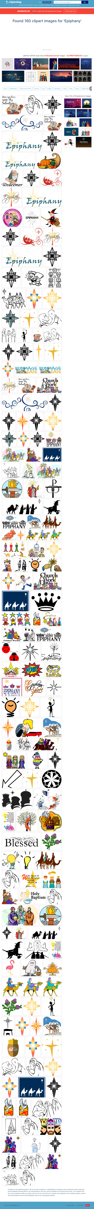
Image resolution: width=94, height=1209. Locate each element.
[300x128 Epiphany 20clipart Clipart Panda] (22, 507)
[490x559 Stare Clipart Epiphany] (24, 582)
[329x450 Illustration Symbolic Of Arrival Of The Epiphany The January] (7, 565)
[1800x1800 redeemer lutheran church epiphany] (11, 1127)
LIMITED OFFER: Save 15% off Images (44, 56)
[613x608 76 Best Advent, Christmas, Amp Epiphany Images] (12, 489)
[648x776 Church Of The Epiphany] (53, 489)
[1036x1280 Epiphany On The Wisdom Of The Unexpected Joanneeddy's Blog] (10, 708)
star (5, 88)
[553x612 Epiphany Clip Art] (34, 522)
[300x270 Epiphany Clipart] (9, 535)
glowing (57, 88)
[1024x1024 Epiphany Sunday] (27, 822)
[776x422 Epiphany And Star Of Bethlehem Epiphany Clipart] (22, 142)
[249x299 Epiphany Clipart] (10, 652)
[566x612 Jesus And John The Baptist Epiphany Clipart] (21, 565)
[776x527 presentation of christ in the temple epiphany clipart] (47, 1109)
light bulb (85, 88)
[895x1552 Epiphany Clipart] (8, 822)
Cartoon (35, 5)
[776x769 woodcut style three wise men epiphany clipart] (10, 1178)
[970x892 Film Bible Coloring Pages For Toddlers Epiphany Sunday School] (14, 299)
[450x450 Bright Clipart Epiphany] (34, 489)
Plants (78, 5)
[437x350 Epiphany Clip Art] (48, 800)
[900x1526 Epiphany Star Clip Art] (20, 535)
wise (64, 88)
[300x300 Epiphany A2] (52, 780)
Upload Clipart (46, 2)
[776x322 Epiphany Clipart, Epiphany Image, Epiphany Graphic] (22, 123)
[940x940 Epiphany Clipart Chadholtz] (53, 969)
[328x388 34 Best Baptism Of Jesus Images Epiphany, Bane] (27, 471)
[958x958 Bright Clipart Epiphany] (12, 780)
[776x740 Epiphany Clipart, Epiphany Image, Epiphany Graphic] (13, 105)
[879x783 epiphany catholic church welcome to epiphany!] (34, 278)
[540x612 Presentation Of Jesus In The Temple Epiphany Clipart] (8, 336)
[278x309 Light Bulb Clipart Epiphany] (10, 861)
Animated (42, 5)
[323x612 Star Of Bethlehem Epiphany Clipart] (39, 352)
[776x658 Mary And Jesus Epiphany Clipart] (50, 319)
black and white (25, 88)
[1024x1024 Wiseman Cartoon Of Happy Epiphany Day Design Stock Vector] (9, 745)
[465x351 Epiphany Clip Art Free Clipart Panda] (52, 522)
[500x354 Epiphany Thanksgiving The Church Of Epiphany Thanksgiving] (49, 161)
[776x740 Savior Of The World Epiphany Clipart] (27, 386)
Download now (70, 11)
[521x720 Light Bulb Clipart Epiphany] (28, 861)
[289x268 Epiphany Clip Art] (52, 507)
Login (39, 2)
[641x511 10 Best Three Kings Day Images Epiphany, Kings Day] (14, 760)
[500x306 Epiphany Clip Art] (14, 522)
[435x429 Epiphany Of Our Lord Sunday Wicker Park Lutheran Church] (50, 822)
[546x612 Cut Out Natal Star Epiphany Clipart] (53, 352)
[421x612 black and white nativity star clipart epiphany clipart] (55, 1145)
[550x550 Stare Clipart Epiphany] (52, 880)
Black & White (28, 5)
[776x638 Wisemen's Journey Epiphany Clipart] (52, 455)
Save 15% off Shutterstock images (78, 96)
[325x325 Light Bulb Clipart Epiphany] (24, 336)
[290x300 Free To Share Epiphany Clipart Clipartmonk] (36, 550)
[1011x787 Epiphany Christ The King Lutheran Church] (12, 635)
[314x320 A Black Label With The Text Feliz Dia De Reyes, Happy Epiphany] (23, 745)
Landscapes (71, 5)
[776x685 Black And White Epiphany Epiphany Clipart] (12, 179)
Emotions (64, 5)
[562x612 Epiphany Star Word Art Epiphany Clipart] (11, 197)
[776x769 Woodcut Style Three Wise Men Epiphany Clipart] (10, 471)
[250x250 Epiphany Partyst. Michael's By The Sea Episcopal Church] (12, 688)
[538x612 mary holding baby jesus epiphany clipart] (29, 1127)
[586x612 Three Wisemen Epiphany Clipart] (33, 455)
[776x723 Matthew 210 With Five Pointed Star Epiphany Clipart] (30, 880)
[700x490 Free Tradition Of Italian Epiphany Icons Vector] (14, 550)
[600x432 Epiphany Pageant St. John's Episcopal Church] (32, 670)
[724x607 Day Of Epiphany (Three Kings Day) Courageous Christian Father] (52, 620)
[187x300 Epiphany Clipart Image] (38, 336)
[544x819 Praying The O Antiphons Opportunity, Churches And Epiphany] (54, 278)
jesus (77, 88)
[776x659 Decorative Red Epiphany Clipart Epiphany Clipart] (51, 179)
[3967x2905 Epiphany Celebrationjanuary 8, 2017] (17, 800)
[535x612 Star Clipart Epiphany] (24, 352)
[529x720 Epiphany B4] (29, 635)
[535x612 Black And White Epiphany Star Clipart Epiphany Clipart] (52, 142)
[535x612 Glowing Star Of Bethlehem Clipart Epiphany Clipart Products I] (52, 299)
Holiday (47, 5)
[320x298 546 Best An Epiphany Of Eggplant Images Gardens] (37, 760)
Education (58, 5)
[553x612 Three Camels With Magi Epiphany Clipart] (52, 728)
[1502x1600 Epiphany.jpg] (54, 439)
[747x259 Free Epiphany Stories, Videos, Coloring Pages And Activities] (43, 535)
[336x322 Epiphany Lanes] (10, 670)
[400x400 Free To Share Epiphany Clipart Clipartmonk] (52, 842)
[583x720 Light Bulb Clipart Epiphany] (35, 565)
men (70, 88)
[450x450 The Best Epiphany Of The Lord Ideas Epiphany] (12, 218)
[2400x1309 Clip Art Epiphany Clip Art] (16, 620)
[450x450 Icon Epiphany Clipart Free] (13, 1047)
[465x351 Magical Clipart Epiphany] (49, 861)
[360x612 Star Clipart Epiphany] (8, 728)
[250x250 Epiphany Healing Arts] (51, 652)
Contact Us (79, 1205)
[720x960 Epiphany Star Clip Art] (54, 688)
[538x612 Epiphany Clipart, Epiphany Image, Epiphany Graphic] (34, 105)
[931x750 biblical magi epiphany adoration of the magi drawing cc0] (50, 1127)
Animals (21, 5)
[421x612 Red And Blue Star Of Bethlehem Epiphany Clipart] (8, 370)
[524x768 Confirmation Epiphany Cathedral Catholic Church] (37, 620)
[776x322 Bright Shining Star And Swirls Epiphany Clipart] (25, 403)
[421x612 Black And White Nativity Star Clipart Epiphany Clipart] (8, 352)
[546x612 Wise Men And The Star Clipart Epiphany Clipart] (29, 319)
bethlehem (13, 88)
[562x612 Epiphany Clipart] (9, 386)
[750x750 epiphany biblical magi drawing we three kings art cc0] (11, 1145)
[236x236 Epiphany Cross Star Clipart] (30, 652)
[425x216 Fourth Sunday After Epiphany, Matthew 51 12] (21, 842)
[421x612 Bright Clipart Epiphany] (34, 299)
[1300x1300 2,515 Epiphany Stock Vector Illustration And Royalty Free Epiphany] (51, 218)
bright (49, 88)
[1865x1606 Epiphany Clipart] (31, 969)
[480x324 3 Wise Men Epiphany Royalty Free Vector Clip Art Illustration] (13, 455)
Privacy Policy (70, 1205)
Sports (52, 5)
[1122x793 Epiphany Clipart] (46, 602)
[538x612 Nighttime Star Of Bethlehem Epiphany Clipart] (10, 319)
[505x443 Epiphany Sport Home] (34, 688)
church (36, 88)
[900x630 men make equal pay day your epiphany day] (34, 1145)
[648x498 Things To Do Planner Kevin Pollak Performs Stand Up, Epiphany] (28, 728)
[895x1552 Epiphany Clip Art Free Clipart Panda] (56, 950)
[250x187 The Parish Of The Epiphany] (26, 370)
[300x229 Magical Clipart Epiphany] (52, 565)
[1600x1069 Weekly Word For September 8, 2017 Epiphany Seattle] (49, 386)
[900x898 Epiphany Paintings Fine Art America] (53, 670)
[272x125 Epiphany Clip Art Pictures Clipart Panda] (47, 745)
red (43, 88)
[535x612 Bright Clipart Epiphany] (37, 439)
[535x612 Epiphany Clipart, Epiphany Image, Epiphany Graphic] (53, 105)
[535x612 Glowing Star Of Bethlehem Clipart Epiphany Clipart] (53, 422)
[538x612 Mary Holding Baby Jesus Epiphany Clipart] (10, 880)
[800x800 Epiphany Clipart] (11, 969)
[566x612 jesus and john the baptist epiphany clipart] (10, 1162)
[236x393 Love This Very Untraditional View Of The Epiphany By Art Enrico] (8, 1027)
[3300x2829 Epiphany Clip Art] (37, 950)
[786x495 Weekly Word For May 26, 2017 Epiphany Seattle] (32, 897)
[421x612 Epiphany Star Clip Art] (9, 422)
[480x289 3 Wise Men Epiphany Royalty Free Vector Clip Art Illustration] (20, 916)
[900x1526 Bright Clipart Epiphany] (22, 422)
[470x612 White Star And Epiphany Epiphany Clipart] (32, 218)
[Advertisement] (47, 36)
